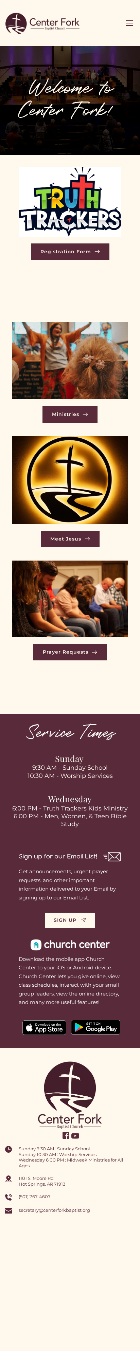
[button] (129, 23)
